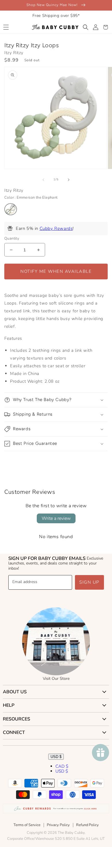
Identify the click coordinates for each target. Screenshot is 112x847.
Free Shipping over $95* (56, 15)
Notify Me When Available (56, 271)
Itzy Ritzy (14, 53)
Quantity (11, 238)
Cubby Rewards (56, 228)
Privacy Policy (58, 825)
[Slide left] (43, 179)
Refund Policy (87, 825)
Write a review (56, 518)
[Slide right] (68, 179)
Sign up (89, 582)
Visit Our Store (56, 678)
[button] (6, 27)
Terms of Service (26, 825)
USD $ (56, 757)
